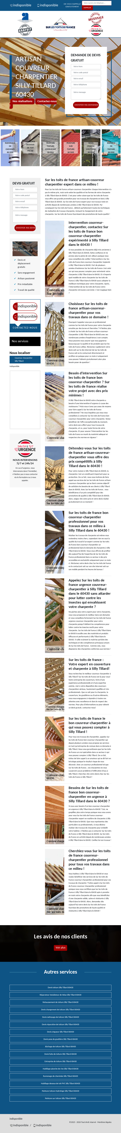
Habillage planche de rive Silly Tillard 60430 (60, 1069)
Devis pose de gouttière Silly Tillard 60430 (61, 1039)
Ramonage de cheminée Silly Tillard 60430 (60, 1076)
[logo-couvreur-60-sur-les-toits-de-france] (60, 24)
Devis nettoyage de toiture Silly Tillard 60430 (60, 1017)
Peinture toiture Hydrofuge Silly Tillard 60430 (60, 1091)
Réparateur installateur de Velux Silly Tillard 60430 (60, 995)
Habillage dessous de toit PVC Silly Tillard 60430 (60, 1084)
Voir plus (60, 947)
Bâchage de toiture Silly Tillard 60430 (60, 1047)
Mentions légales (104, 1122)
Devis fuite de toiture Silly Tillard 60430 (60, 1054)
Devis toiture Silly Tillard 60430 (60, 988)
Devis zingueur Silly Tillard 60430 (60, 1032)
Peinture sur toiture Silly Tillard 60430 (60, 1098)
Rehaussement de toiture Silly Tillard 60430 (60, 1002)
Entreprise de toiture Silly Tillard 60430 (61, 1061)
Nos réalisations (22, 101)
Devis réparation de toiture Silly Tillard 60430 (60, 1024)
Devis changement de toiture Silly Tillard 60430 (60, 1010)
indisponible (22, 5)
